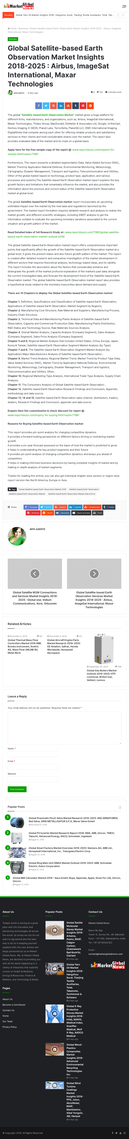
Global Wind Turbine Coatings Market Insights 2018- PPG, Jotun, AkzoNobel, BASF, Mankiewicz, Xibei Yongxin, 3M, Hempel (75, 1099)
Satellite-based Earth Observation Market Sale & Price (71, 494)
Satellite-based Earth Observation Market (47, 114)
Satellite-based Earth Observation (84, 489)
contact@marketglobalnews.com (106, 954)
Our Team (8, 1021)
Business (23, 28)
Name (12, 748)
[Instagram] (124, 1133)
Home (13, 28)
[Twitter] (116, 1133)
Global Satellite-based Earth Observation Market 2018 (42, 489)
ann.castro (19, 93)
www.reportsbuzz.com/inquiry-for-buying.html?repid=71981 (43, 415)
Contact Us (8, 1010)
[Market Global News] (18, 6)
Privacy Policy (10, 1027)
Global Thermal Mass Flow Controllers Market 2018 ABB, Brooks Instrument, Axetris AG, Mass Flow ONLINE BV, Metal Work (24, 646)
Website (12, 773)
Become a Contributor (14, 1004)
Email (11, 761)
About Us (7, 999)
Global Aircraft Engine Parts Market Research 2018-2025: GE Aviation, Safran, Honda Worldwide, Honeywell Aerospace (64, 646)
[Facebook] (112, 1133)
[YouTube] (120, 1133)
